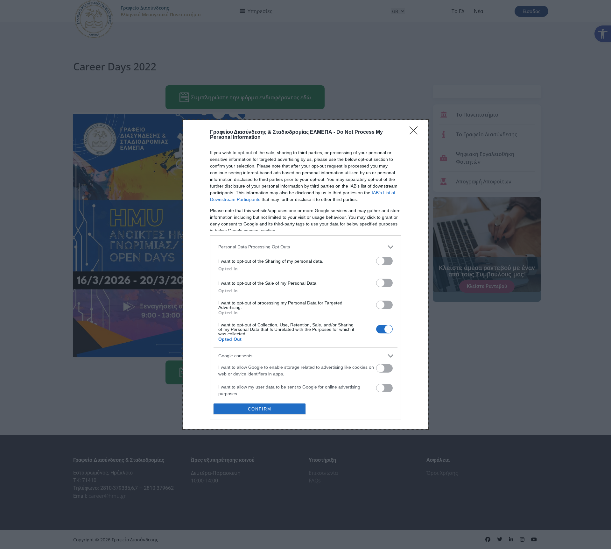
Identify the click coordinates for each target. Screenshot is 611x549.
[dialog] (305, 274)
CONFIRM (259, 409)
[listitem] (305, 247)
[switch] (384, 261)
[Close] (416, 132)
